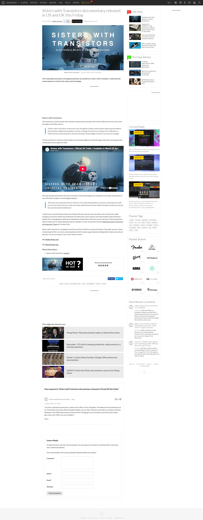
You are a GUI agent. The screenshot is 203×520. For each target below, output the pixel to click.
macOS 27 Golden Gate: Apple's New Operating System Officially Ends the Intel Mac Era (146, 344)
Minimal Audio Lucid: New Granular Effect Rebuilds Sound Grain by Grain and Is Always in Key (143, 168)
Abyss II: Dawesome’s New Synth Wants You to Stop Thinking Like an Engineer (144, 142)
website (66, 253)
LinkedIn (176, 2)
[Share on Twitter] (119, 278)
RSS (194, 2)
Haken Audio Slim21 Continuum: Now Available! (146, 307)
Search (199, 2)
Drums (52, 2)
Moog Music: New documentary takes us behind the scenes (93, 332)
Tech (67, 2)
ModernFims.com (52, 239)
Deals (88, 2)
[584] (136, 257)
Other (76, 2)
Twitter (189, 2)
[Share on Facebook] (111, 278)
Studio (43, 2)
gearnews (11, 2)
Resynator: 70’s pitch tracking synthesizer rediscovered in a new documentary (93, 345)
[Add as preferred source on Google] (77, 21)
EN (169, 2)
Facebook (184, 2)
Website (50, 487)
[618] (152, 247)
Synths (33, 2)
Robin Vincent (57, 21)
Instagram (180, 2)
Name (49, 474)
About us (131, 364)
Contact (155, 364)
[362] (152, 268)
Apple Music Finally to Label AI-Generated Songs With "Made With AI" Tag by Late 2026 (145, 326)
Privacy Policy (140, 364)
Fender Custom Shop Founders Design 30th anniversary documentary (92, 358)
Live (60, 2)
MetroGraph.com (51, 245)
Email (49, 480)
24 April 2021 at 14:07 (52, 403)
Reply (46, 419)
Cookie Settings (144, 366)
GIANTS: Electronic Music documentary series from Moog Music (93, 371)
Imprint (149, 364)
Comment (51, 458)
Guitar (24, 2)
